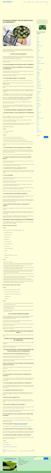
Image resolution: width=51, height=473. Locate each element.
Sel (37, 122)
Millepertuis (38, 103)
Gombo (38, 76)
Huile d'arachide (39, 81)
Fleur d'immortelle (39, 69)
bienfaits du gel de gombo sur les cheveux (16, 410)
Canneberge (38, 50)
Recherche (38, 135)
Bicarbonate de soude (40, 45)
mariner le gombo (13, 184)
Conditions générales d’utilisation (23, 461)
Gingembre (38, 72)
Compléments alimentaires (40, 63)
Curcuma (38, 66)
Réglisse (38, 116)
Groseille (38, 78)
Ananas (38, 38)
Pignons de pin (39, 112)
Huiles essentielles (39, 88)
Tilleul (37, 128)
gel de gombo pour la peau (18, 327)
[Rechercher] (47, 4)
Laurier (38, 94)
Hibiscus (38, 79)
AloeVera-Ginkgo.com (10, 458)
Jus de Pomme (39, 91)
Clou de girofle (39, 60)
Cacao (37, 48)
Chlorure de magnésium (40, 57)
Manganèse (38, 97)
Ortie (37, 109)
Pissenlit (38, 113)
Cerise (37, 54)
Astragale (38, 41)
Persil (37, 110)
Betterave (38, 44)
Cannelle (38, 51)
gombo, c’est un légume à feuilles (8, 56)
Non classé (38, 106)
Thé (37, 125)
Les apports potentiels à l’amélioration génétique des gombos (10, 446)
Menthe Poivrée (39, 100)
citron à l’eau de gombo (20, 423)
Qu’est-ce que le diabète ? (6, 442)
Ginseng (38, 75)
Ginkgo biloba (39, 73)
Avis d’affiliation (20, 464)
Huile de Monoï (39, 85)
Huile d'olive (38, 82)
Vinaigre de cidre (39, 131)
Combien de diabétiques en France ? (7, 444)
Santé (37, 119)
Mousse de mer (39, 104)
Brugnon (38, 47)
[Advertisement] (25, 11)
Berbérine (38, 42)
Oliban (37, 107)
